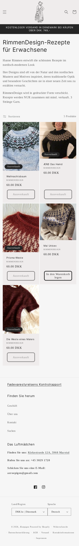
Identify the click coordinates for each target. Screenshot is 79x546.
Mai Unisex (50, 245)
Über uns (12, 414)
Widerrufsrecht (60, 527)
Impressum (41, 538)
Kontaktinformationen (63, 532)
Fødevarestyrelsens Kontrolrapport (34, 384)
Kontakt (11, 422)
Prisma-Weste (14, 257)
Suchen (11, 431)
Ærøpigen (24, 527)
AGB (35, 532)
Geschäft (12, 405)
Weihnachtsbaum (16, 176)
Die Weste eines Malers (20, 339)
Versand (45, 532)
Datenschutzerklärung (19, 532)
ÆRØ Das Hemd (53, 164)
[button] (5, 12)
